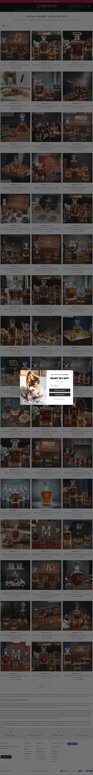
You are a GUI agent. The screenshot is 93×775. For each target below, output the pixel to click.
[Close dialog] (72, 370)
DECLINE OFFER (59, 395)
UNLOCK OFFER (60, 390)
